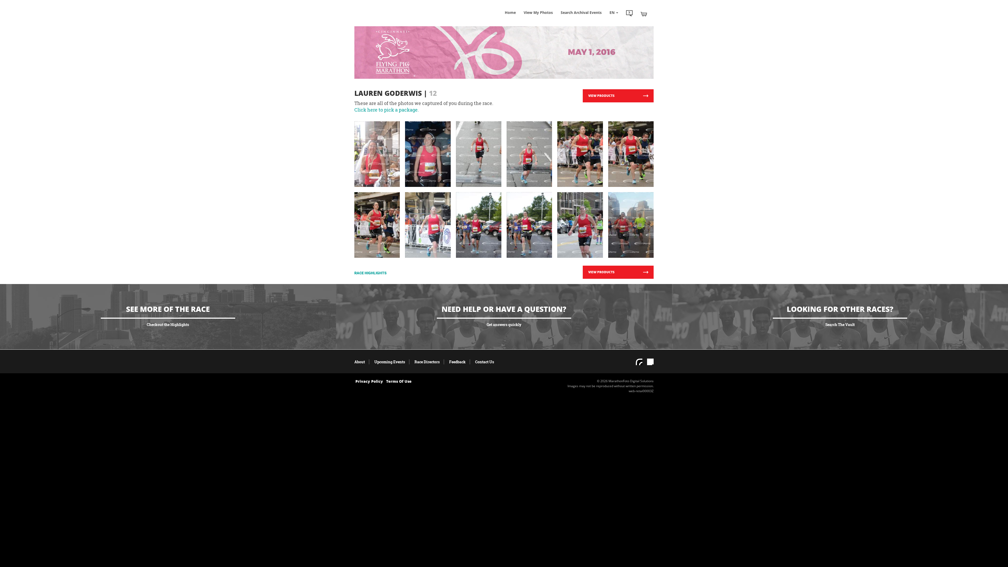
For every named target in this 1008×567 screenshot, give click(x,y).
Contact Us (484, 361)
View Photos (538, 12)
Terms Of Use (399, 381)
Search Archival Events (581, 12)
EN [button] (613, 12)
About (359, 361)
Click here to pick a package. (386, 110)
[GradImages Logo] (392, 19)
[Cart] (644, 14)
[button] (629, 14)
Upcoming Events (389, 361)
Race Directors (427, 361)
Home (510, 12)
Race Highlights (370, 273)
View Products (601, 95)
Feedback (457, 361)
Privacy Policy (369, 381)
